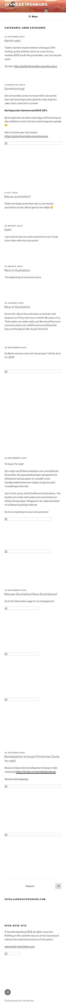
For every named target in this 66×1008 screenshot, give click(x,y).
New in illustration (17, 270)
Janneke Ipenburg (26, 4)
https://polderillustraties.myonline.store (35, 66)
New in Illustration (17, 307)
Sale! (7, 230)
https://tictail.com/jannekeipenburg (36, 771)
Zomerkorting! (14, 89)
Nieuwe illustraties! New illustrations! (30, 594)
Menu (35, 16)
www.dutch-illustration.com (20, 946)
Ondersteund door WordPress (19, 1000)
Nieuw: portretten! (17, 196)
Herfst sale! (12, 41)
